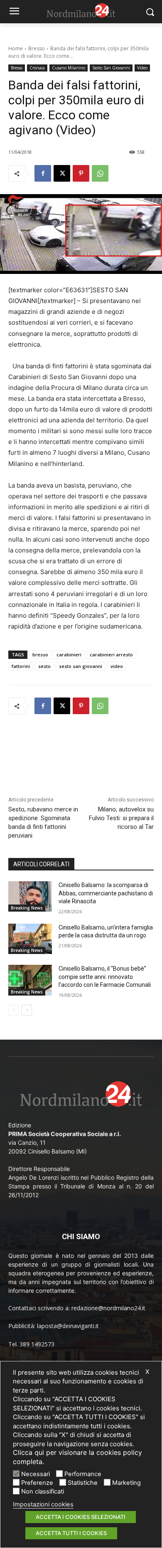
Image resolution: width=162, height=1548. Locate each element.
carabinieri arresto (111, 654)
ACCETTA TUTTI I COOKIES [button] (71, 1533)
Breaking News (27, 908)
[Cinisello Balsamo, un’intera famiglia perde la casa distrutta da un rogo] (30, 939)
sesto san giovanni (80, 666)
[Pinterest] (81, 173)
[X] (62, 173)
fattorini (21, 666)
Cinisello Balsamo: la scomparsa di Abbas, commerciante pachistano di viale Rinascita (106, 893)
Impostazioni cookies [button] (43, 1504)
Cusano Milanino (68, 68)
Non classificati (42, 1491)
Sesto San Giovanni (111, 68)
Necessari (35, 1474)
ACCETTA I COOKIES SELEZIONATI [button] (80, 1516)
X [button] (147, 1371)
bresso (40, 654)
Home (15, 48)
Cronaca (37, 68)
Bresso (36, 48)
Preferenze (37, 1482)
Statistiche (83, 1482)
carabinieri (68, 654)
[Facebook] (42, 173)
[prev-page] (13, 1010)
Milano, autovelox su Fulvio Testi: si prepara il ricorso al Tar (121, 818)
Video (142, 68)
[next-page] (27, 1010)
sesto (44, 666)
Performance (82, 1474)
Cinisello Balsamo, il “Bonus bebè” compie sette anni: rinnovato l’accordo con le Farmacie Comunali (105, 976)
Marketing (126, 1482)
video (116, 666)
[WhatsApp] (100, 173)
